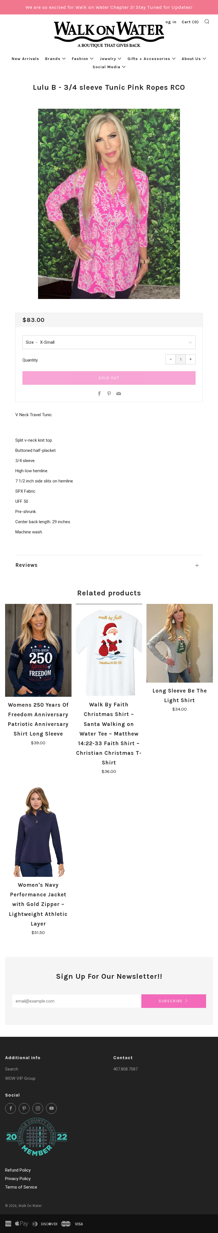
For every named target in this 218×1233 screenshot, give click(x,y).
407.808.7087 (125, 1069)
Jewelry (108, 58)
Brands (52, 58)
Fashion (80, 58)
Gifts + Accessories (148, 58)
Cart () (190, 22)
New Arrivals (25, 58)
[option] (109, 204)
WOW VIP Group (20, 1078)
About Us (191, 58)
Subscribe (171, 1001)
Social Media (106, 67)
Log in (170, 22)
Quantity (30, 360)
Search (11, 1069)
